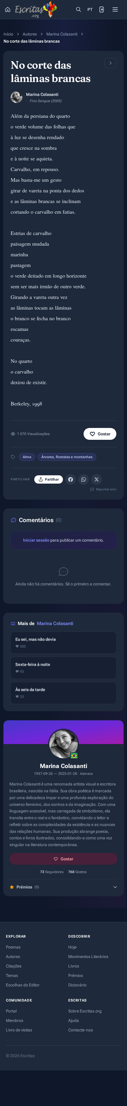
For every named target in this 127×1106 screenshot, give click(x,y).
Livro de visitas (19, 1030)
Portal (11, 1011)
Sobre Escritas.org (85, 1011)
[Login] (102, 9)
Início (8, 34)
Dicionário (77, 985)
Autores (30, 34)
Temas (12, 975)
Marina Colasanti (61, 34)
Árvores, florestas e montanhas (66, 457)
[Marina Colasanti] (16, 97)
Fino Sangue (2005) (45, 101)
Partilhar (52, 479)
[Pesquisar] (78, 9)
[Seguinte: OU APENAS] (110, 63)
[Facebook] (70, 479)
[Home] (7, 9)
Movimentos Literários (88, 956)
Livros (73, 966)
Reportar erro (106, 489)
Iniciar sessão (36, 540)
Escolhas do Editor (23, 985)
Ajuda (73, 1020)
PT (90, 9)
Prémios (75, 975)
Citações (14, 966)
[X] (96, 479)
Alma (27, 457)
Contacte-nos (80, 1030)
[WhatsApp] (83, 479)
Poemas (13, 947)
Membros (14, 1020)
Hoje (72, 947)
